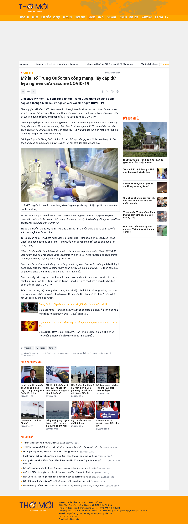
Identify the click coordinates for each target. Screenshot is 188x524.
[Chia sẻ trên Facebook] (102, 91)
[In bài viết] (118, 91)
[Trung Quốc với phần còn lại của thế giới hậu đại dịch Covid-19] (29, 307)
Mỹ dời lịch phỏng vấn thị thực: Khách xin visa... (149, 64)
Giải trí (101, 17)
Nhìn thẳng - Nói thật (50, 17)
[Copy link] (112, 91)
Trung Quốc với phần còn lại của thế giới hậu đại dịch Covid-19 (73, 304)
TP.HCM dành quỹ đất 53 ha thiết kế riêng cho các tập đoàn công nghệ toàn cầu (70, 447)
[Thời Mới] (36, 506)
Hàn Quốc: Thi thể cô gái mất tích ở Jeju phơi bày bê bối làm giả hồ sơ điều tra (69, 476)
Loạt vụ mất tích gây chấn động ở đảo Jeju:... (43, 64)
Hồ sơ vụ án (80, 17)
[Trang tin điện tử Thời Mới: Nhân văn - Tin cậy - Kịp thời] (33, 7)
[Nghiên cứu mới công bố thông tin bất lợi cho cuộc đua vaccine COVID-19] (29, 326)
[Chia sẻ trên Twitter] (107, 91)
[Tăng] (33, 91)
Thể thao (159, 17)
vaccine (43, 348)
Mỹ (37, 348)
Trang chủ (24, 17)
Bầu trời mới (147, 17)
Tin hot (35, 17)
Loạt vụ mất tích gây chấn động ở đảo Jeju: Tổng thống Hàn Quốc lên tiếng (67, 456)
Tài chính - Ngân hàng (129, 17)
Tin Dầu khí (67, 17)
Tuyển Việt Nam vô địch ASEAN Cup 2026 (51, 442)
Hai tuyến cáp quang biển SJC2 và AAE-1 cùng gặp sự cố (58, 451)
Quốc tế (92, 17)
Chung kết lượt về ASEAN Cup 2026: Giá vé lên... (95, 64)
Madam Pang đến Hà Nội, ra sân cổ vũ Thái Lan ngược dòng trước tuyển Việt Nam (71, 485)
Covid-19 (52, 348)
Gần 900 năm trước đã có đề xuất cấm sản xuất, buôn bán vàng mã (64, 481)
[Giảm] (23, 91)
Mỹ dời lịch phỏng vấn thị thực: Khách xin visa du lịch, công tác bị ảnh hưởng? (68, 468)
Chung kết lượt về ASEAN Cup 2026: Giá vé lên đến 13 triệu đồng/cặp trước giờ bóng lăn (71, 462)
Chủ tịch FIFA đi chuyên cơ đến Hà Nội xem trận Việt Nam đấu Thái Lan (66, 472)
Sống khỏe (111, 17)
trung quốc (29, 348)
